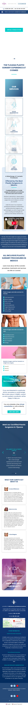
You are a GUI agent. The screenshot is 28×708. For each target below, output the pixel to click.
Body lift (7, 370)
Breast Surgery (8, 299)
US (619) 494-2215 (9, 8)
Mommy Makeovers (9, 305)
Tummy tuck (8, 303)
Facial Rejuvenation (9, 334)
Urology (6, 342)
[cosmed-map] (14, 620)
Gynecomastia (8, 338)
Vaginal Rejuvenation (10, 307)
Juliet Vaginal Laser (9, 309)
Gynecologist (8, 311)
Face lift (7, 366)
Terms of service (16, 692)
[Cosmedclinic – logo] (14, 1)
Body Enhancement (9, 336)
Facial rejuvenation (9, 297)
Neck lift (7, 368)
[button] (12, 475)
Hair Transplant (8, 340)
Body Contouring (9, 301)
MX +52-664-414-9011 (20, 8)
